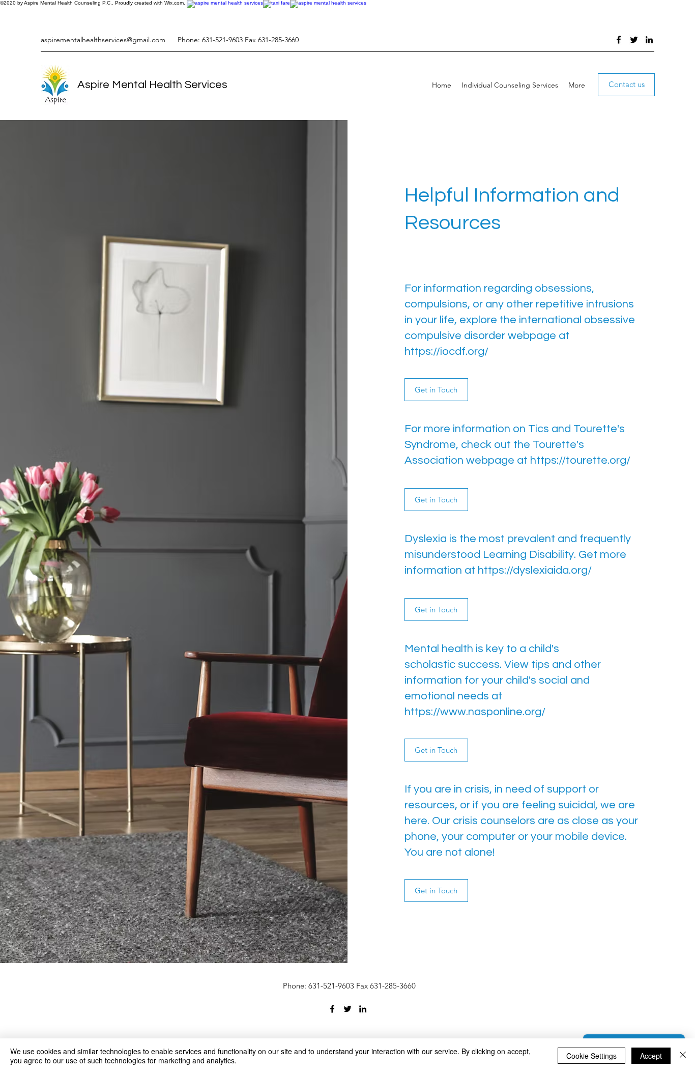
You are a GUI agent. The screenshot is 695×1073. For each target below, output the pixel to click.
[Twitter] (634, 40)
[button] (436, 389)
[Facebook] (619, 40)
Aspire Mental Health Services (152, 85)
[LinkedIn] (649, 40)
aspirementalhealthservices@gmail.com (103, 39)
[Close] (683, 1056)
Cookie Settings (591, 1056)
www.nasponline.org (490, 712)
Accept (651, 1056)
